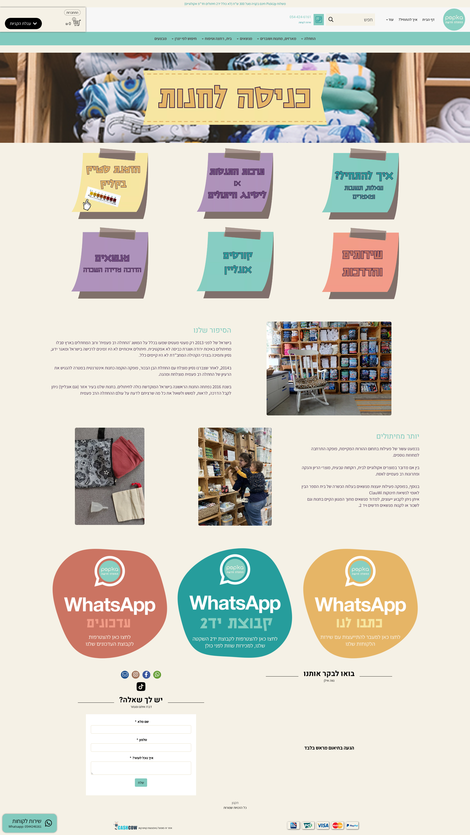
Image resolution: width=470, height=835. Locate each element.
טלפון (142, 740)
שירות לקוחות (305, 22)
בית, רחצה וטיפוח (218, 38)
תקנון (235, 802)
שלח (141, 782)
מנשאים (245, 38)
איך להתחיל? (408, 19)
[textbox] (141, 331)
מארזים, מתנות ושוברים (277, 38)
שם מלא (142, 721)
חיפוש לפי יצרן (185, 38)
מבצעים (160, 38)
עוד (391, 19)
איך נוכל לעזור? (141, 758)
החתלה (310, 38)
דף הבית (428, 19)
